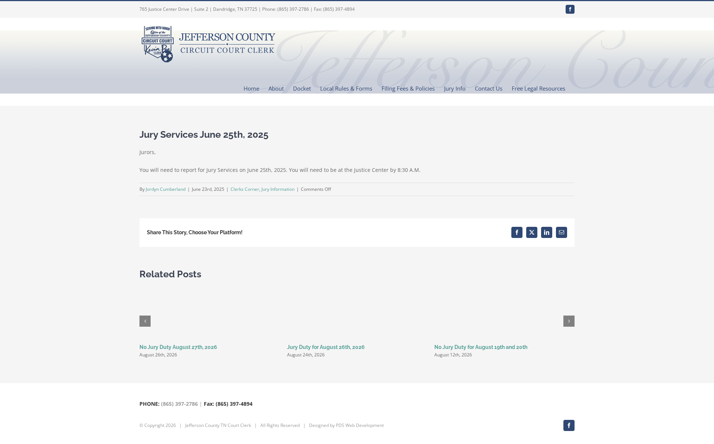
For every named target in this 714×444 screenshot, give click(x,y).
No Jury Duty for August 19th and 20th (480, 347)
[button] (145, 321)
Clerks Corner (245, 189)
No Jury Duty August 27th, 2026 (178, 347)
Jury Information (278, 189)
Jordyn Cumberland (166, 189)
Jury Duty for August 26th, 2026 (326, 347)
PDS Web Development (360, 425)
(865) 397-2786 (179, 403)
